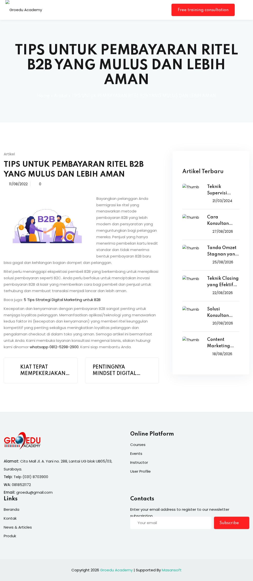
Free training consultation (203, 10)
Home (43, 96)
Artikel (60, 96)
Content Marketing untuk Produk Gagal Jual (221, 343)
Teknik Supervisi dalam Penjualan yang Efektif (220, 191)
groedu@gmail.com (34, 492)
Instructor (139, 462)
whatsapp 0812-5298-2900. (54, 346)
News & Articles (18, 527)
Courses (138, 444)
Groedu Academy (116, 570)
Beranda (11, 509)
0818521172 (21, 484)
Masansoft (172, 570)
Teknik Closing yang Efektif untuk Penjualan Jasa (223, 282)
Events (136, 453)
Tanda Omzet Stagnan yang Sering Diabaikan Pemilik (222, 252)
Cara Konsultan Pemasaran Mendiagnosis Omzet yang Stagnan (222, 221)
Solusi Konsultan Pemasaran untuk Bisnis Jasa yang (219, 313)
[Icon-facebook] (132, 538)
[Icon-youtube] (162, 538)
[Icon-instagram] (152, 538)
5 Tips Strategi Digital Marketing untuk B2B (62, 299)
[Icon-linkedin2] (142, 538)
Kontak (10, 518)
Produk (10, 535)
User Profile (140, 471)
